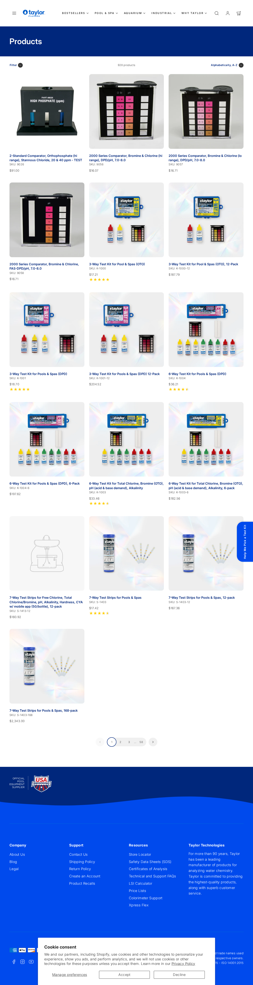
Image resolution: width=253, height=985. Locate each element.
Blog (13, 862)
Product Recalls (82, 883)
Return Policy (80, 869)
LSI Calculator (140, 883)
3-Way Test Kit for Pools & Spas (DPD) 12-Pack (124, 374)
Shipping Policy (82, 862)
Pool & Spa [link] (104, 13)
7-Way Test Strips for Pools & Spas (115, 598)
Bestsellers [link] (73, 13)
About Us (17, 854)
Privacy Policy (183, 964)
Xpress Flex (138, 905)
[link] (227, 13)
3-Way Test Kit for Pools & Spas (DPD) (38, 374)
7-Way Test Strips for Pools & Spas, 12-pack (202, 598)
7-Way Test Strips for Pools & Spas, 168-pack (43, 710)
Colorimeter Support (145, 898)
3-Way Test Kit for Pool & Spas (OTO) (117, 264)
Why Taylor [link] (192, 13)
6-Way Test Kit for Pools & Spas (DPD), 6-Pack (44, 483)
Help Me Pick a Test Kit (244, 542)
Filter (13, 65)
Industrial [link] (161, 13)
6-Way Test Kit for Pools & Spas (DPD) (197, 374)
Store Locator (140, 854)
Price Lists (137, 891)
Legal (14, 869)
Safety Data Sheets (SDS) (150, 862)
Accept (124, 975)
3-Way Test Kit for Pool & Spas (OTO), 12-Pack (203, 264)
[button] (14, 13)
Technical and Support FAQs (152, 876)
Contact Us (78, 854)
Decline (179, 975)
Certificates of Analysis (148, 869)
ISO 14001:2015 (232, 963)
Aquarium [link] (133, 13)
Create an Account (84, 876)
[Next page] (153, 742)
